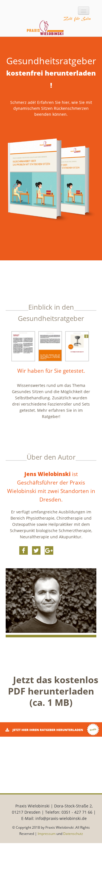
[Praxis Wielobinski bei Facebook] (23, 550)
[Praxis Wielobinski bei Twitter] (36, 550)
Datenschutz (73, 833)
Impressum (47, 833)
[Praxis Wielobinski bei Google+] (49, 550)
